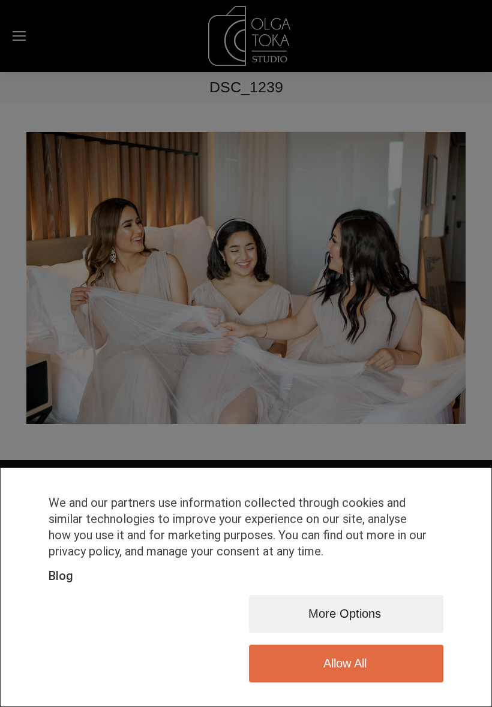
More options (344, 613)
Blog (61, 576)
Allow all (345, 663)
